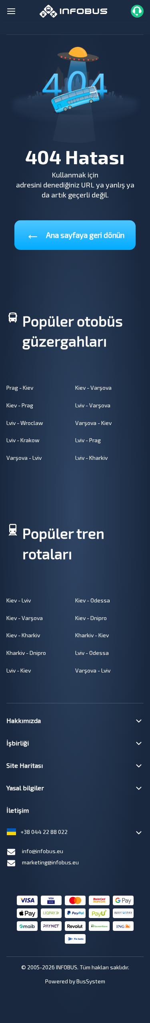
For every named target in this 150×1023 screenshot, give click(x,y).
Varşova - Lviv (24, 457)
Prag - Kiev (19, 387)
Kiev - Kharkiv (23, 635)
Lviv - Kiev (18, 670)
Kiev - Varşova (93, 387)
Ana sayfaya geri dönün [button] (75, 233)
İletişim (17, 810)
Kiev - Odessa (92, 600)
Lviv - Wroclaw (24, 422)
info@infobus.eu (42, 851)
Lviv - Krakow (23, 440)
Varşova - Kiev (93, 422)
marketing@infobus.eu (50, 862)
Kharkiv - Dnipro (26, 652)
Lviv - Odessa (92, 652)
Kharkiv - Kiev (92, 635)
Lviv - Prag (88, 440)
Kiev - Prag (19, 405)
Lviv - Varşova (92, 405)
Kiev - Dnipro (91, 617)
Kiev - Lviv (18, 600)
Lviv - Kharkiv (91, 457)
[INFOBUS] (73, 10)
